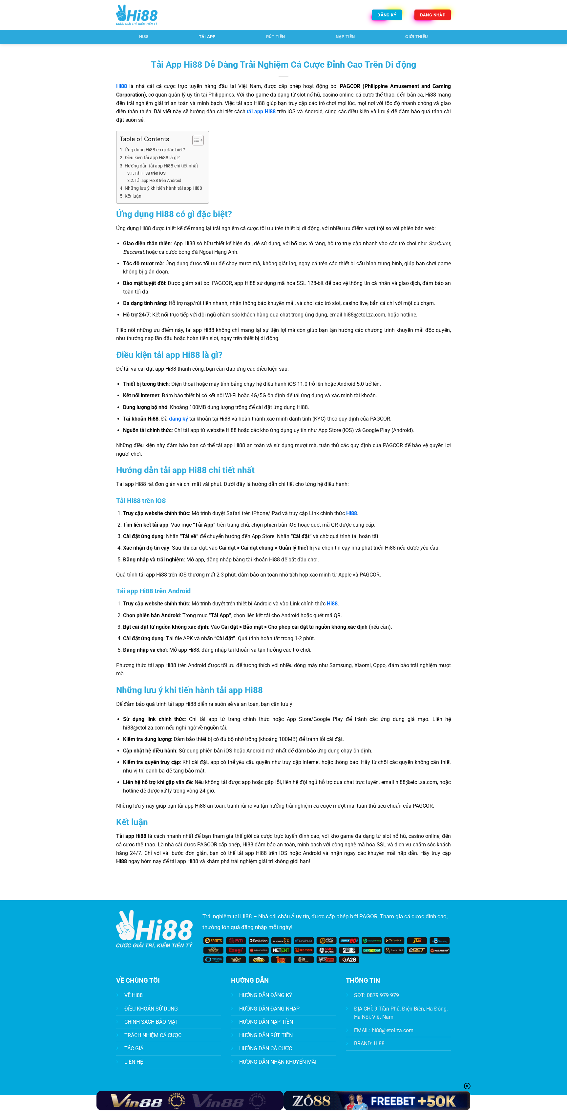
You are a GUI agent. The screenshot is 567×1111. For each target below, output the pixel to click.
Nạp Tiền (345, 36)
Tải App (207, 36)
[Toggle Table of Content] (194, 140)
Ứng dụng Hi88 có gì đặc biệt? (155, 150)
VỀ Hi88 (133, 995)
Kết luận (133, 196)
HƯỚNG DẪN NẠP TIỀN (266, 1022)
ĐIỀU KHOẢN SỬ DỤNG (151, 1009)
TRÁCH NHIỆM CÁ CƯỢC (152, 1035)
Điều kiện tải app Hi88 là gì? (152, 158)
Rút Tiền (275, 36)
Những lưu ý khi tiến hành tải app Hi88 (163, 188)
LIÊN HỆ (133, 1062)
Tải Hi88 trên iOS (150, 173)
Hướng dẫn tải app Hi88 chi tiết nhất (161, 166)
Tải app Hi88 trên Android (158, 180)
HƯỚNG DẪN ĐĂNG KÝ (265, 995)
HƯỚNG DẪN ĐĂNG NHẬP (269, 1009)
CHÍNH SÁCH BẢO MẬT (151, 1022)
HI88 (143, 36)
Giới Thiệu (416, 36)
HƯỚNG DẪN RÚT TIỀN (266, 1035)
